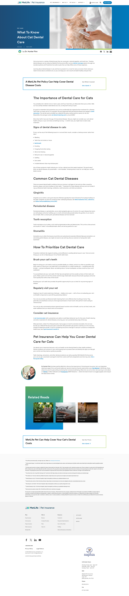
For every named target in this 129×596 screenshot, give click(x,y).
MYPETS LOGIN (79, 518)
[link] (101, 52)
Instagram (64, 372)
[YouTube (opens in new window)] (40, 540)
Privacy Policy (29, 548)
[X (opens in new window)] (31, 540)
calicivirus (91, 199)
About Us (43, 526)
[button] (55, 2)
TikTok (45, 372)
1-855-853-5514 (29, 545)
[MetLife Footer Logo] (39, 508)
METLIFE (77, 521)
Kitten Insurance (28, 526)
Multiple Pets (27, 529)
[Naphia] (89, 559)
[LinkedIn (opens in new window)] (35, 540)
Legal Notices (40, 548)
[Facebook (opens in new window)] (26, 540)
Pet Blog (59, 526)
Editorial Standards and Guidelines (64, 529)
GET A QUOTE (78, 515)
